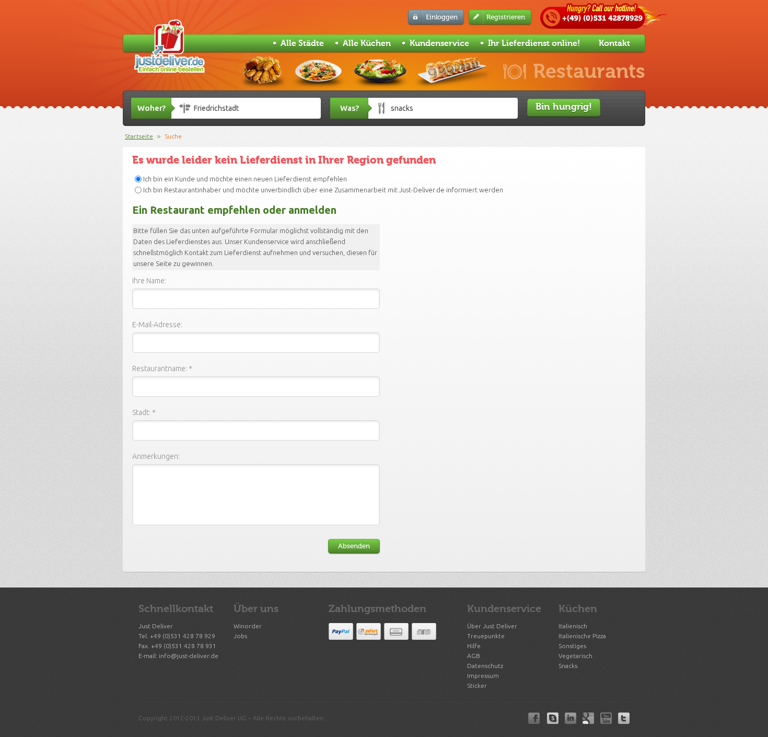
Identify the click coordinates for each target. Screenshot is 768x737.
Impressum (483, 675)
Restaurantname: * (162, 368)
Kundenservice (439, 43)
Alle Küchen (367, 43)
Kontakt (614, 43)
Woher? (151, 107)
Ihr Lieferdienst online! (534, 43)
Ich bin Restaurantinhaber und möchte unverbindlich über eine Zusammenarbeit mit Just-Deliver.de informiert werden (323, 189)
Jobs (240, 635)
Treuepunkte (486, 635)
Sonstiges (572, 645)
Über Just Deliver (492, 626)
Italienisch (572, 626)
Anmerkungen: (156, 456)
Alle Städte (302, 43)
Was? (349, 107)
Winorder (248, 626)
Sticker (477, 685)
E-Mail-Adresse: (157, 324)
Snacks (567, 665)
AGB (473, 655)
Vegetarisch (575, 655)
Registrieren (505, 17)
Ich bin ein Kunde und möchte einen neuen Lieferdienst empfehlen (245, 178)
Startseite (139, 136)
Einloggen (442, 17)
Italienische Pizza (582, 635)
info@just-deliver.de (188, 655)
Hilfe (474, 645)
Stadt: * (144, 412)
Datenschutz (485, 665)
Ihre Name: (149, 281)
